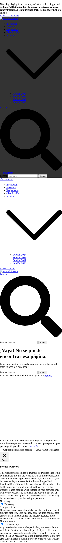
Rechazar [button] (54, 449)
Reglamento (12, 29)
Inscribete (8, 172)
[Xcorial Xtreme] (9, 18)
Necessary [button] (5, 501)
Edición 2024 (19, 93)
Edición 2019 (19, 99)
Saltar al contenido (9, 15)
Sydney (48, 375)
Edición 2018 (19, 102)
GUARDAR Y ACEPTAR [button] (14, 541)
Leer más (33, 446)
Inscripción (11, 23)
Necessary (9, 504)
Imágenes (11, 35)
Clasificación (12, 32)
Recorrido (11, 26)
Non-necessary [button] (7, 521)
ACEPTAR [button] (42, 449)
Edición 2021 (19, 96)
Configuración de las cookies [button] (17, 449)
